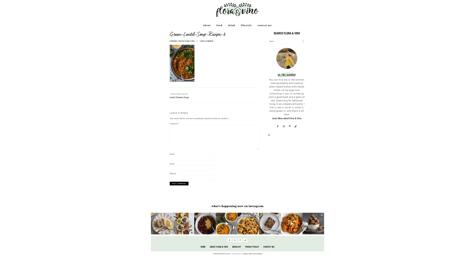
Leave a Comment (207, 41)
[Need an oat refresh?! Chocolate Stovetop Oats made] (205, 223)
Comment (174, 124)
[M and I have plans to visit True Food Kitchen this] (248, 223)
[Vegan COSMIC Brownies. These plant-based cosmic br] (270, 223)
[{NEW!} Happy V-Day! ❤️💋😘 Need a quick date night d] (291, 223)
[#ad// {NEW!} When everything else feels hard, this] (227, 223)
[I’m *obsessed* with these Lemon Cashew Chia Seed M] (162, 223)
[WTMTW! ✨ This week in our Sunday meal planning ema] (183, 223)
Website (173, 174)
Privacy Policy (252, 246)
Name (172, 154)
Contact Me (268, 246)
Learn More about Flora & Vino (286, 118)
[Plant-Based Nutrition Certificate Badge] (269, 135)
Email (172, 164)
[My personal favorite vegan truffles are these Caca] (313, 223)
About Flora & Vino (219, 246)
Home (203, 246)
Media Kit (236, 246)
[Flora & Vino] (237, 16)
